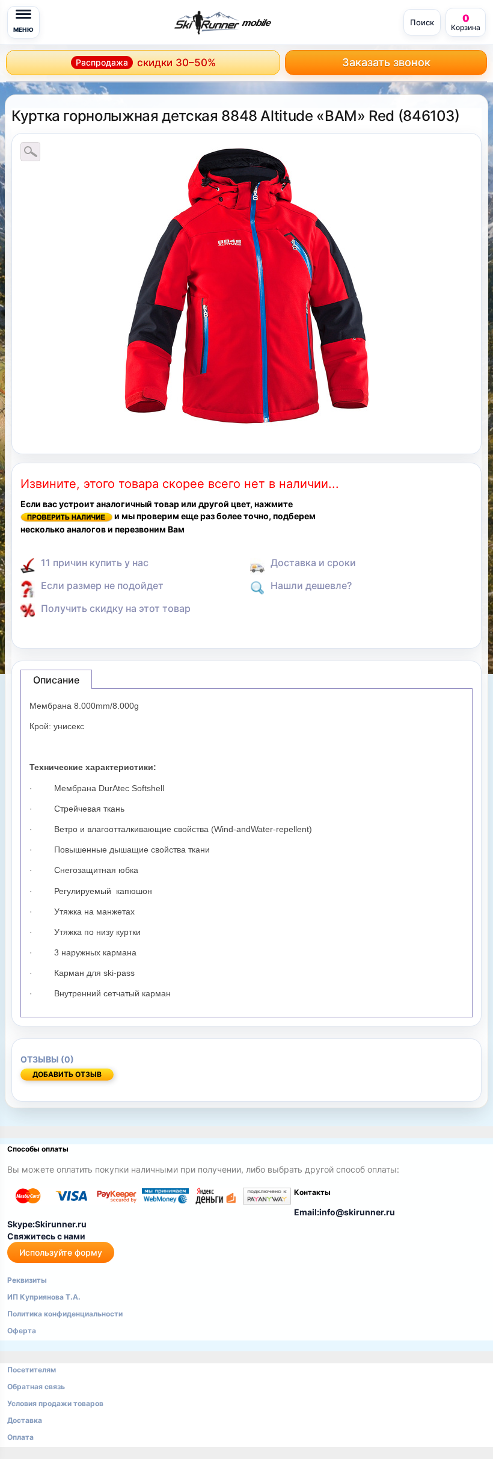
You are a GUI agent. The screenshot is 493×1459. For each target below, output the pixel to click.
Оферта (21, 1330)
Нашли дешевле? (311, 585)
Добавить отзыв (67, 1074)
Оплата (20, 1437)
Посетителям (31, 1369)
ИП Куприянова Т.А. (44, 1296)
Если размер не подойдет (102, 585)
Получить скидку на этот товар (116, 608)
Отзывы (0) (47, 1059)
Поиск (422, 22)
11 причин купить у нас (95, 563)
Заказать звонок (386, 62)
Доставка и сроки (313, 563)
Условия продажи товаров (55, 1403)
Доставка (24, 1420)
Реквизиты (27, 1280)
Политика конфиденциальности (65, 1313)
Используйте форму (60, 1252)
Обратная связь (36, 1386)
